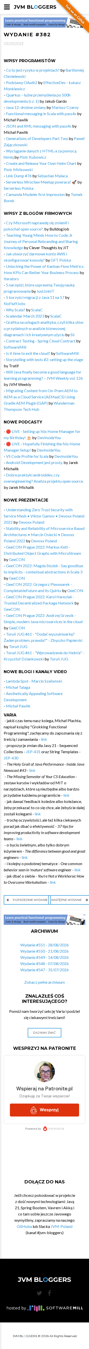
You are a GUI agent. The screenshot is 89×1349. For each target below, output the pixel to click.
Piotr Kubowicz (33, 157)
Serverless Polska (18, 188)
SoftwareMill (15, 347)
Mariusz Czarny (65, 107)
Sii (72, 334)
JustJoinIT (45, 291)
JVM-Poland (61, 1226)
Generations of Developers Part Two (37, 138)
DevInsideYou (49, 437)
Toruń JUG (18, 646)
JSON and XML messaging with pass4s (38, 126)
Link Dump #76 (19, 175)
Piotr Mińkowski (18, 169)
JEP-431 (33, 751)
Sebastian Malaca (53, 175)
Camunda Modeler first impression (35, 194)
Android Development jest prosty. (34, 462)
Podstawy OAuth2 (21, 82)
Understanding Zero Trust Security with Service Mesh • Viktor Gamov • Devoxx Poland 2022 (44, 515)
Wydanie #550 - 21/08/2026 (44, 951)
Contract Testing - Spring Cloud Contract (40, 340)
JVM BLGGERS (35, 7)
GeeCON (17, 559)
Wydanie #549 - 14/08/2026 (44, 957)
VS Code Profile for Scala (27, 456)
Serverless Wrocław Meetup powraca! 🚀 (41, 182)
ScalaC (37, 309)
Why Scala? (15, 309)
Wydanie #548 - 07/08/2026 (44, 963)
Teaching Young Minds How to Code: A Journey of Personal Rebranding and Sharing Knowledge (41, 241)
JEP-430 (11, 757)
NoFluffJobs (14, 303)
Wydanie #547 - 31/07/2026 (44, 969)
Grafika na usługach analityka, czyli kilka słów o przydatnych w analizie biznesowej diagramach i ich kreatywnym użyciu (43, 328)
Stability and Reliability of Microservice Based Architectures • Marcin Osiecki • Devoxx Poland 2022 (44, 534)
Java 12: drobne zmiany (26, 107)
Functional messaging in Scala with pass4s (41, 113)
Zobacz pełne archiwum (44, 982)
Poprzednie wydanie (30, 900)
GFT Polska (61, 260)
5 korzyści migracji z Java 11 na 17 (35, 297)
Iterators (11, 278)
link (44, 739)
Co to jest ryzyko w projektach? (33, 70)
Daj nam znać (44, 1032)
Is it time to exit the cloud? (28, 353)
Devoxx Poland (31, 522)
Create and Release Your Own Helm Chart (41, 163)
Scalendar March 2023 (25, 316)
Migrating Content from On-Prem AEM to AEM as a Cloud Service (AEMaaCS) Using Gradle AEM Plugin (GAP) (41, 396)
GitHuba (24, 1226)
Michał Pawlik (18, 705)
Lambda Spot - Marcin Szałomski (34, 681)
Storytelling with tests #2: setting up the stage (44, 359)
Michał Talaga (18, 687)
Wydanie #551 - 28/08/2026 (44, 944)
